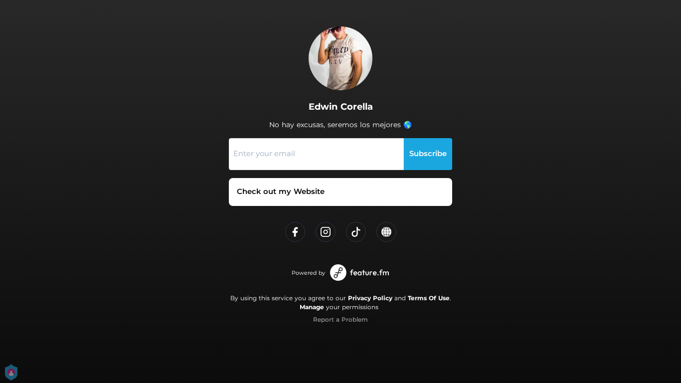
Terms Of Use (429, 298)
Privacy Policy (370, 298)
